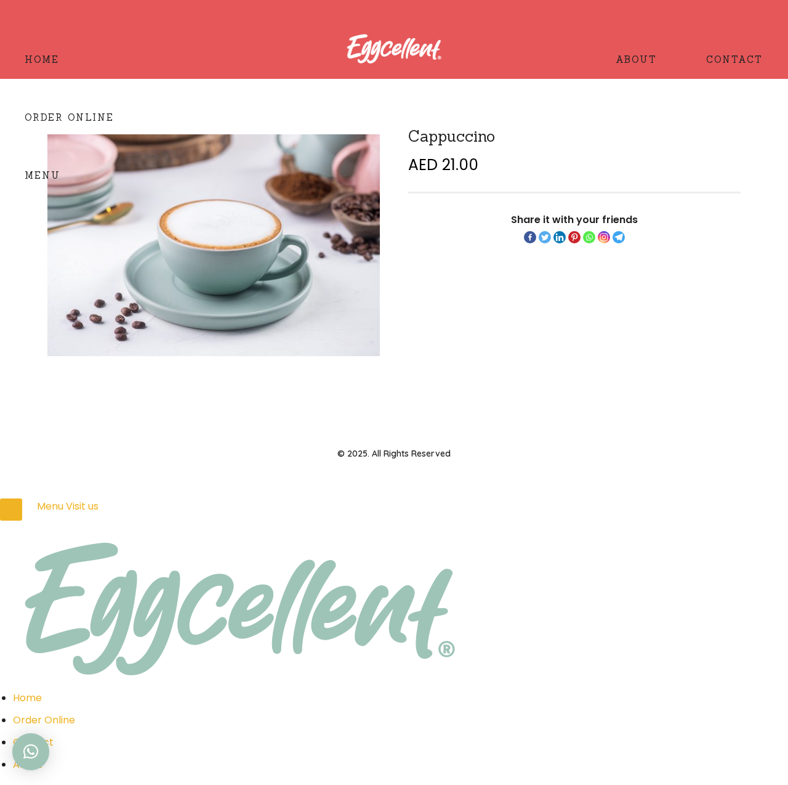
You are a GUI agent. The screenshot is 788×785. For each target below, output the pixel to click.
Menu (42, 175)
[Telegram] (619, 237)
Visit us (82, 506)
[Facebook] (530, 237)
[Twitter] (545, 237)
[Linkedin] (559, 237)
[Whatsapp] (589, 237)
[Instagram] (604, 237)
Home (42, 59)
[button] (30, 751)
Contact (734, 59)
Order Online (69, 117)
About (636, 59)
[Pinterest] (574, 237)
